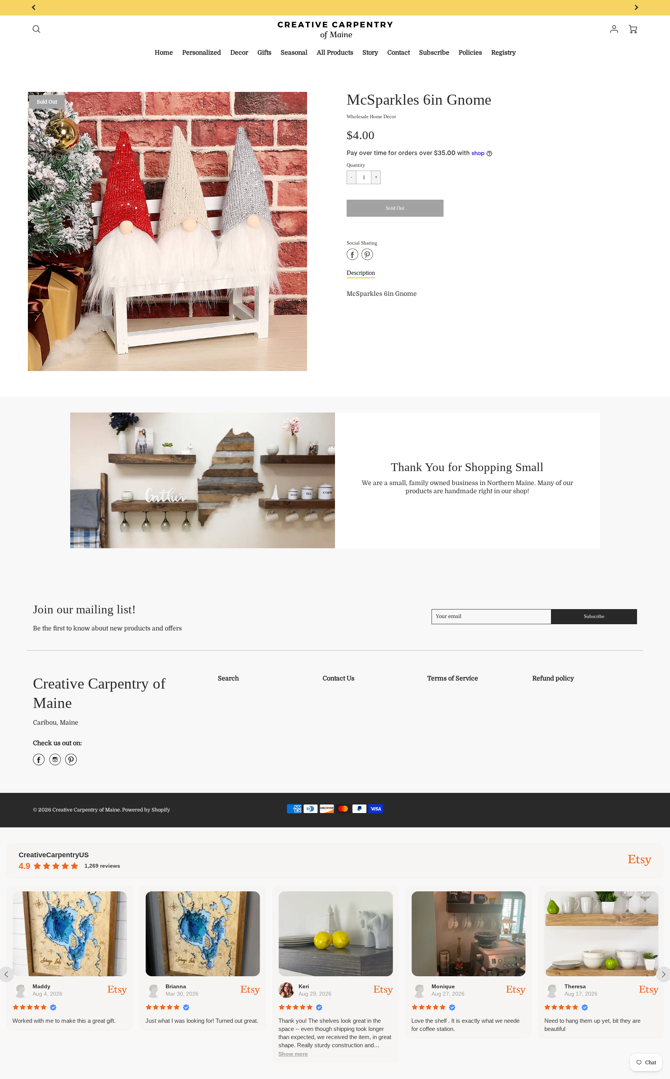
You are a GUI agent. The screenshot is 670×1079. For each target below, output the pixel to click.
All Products (335, 52)
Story (370, 52)
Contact (398, 52)
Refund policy (553, 678)
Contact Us (338, 678)
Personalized (201, 52)
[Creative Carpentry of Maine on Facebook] (39, 762)
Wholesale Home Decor (371, 116)
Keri (304, 986)
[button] (293, 1054)
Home (164, 52)
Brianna (176, 986)
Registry (503, 52)
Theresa (574, 986)
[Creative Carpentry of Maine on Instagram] (55, 762)
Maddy (41, 986)
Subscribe (434, 52)
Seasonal (294, 52)
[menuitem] (164, 53)
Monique (443, 986)
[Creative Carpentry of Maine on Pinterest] (71, 762)
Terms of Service (452, 678)
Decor (239, 52)
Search (228, 678)
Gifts (264, 52)
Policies (470, 52)
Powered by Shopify (146, 810)
